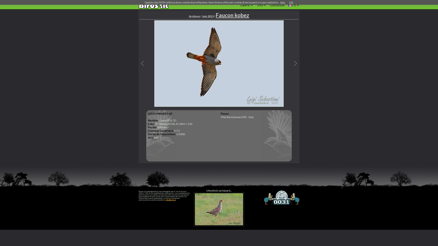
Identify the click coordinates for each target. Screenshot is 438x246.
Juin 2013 (208, 16)
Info (282, 2)
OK (291, 2)
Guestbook (277, 5)
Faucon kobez (232, 15)
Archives (194, 16)
